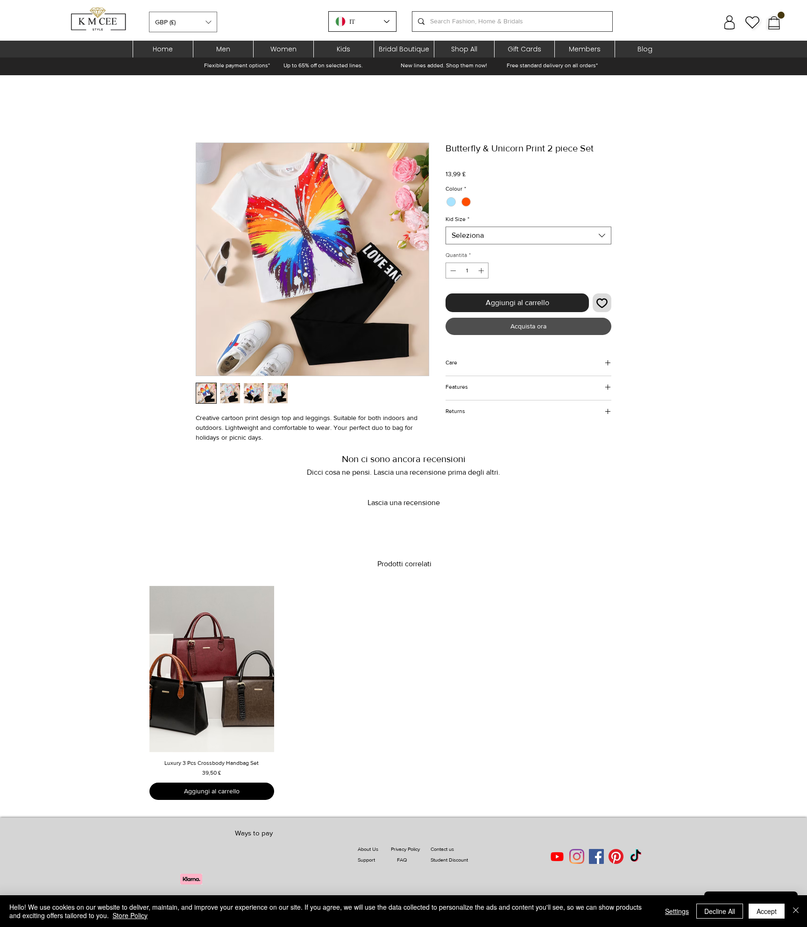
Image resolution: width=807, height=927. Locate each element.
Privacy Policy (405, 849)
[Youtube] (557, 856)
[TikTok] (635, 856)
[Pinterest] (616, 856)
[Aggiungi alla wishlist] (602, 302)
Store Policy (130, 915)
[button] (183, 22)
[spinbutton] (467, 270)
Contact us (442, 849)
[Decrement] (452, 270)
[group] (404, 692)
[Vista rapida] (211, 669)
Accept (767, 911)
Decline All (719, 911)
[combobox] (528, 235)
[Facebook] (596, 856)
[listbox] (183, 22)
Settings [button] (677, 911)
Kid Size (457, 219)
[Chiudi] (795, 911)
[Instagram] (576, 856)
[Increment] (482, 270)
